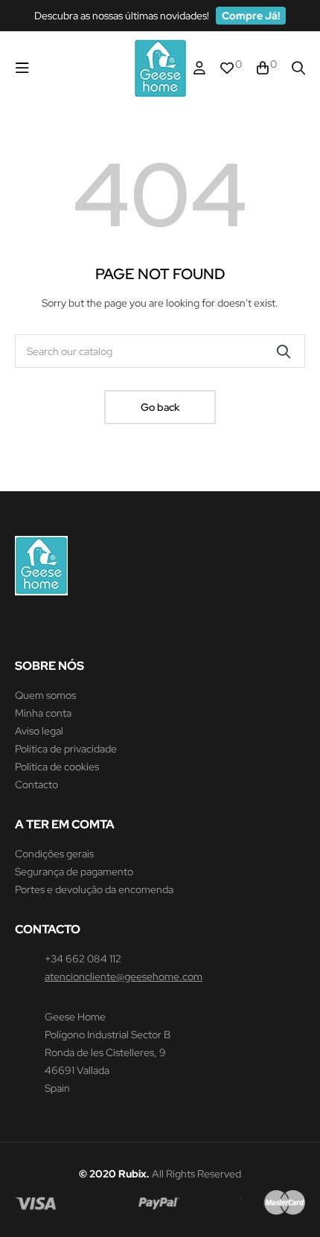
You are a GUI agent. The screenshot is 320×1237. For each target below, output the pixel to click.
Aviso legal (39, 731)
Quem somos (45, 695)
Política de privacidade (66, 748)
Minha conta (43, 713)
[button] (251, 16)
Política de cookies (57, 766)
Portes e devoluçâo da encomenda (94, 889)
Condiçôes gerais (54, 853)
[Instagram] (21, 628)
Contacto (36, 784)
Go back (160, 407)
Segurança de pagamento (74, 871)
